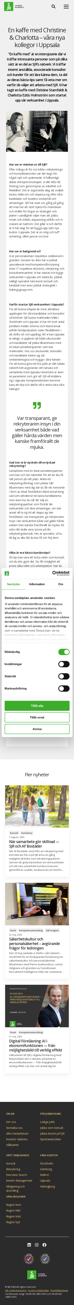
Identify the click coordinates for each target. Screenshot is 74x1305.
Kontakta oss (14, 1128)
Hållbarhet (12, 1145)
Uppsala (45, 1181)
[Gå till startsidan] (37, 1274)
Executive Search (16, 1175)
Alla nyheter (35, 1093)
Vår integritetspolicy (16, 1290)
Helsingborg (47, 1186)
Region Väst (13, 1216)
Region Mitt (13, 1210)
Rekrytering (13, 1169)
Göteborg (46, 1169)
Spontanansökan (50, 1139)
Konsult (11, 1163)
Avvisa (37, 729)
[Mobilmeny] (66, 6)
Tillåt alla (37, 705)
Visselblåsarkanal (59, 1290)
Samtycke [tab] (13, 584)
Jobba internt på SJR (52, 1133)
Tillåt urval (37, 717)
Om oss (11, 1122)
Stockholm (46, 1163)
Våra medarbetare (17, 1133)
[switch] (63, 664)
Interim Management (19, 1181)
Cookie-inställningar (38, 1290)
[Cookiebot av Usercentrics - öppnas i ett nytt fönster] (52, 573)
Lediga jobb (47, 1122)
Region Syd (13, 1222)
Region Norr (13, 1205)
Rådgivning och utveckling (15, 1187)
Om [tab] (60, 584)
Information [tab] (37, 584)
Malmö (44, 1175)
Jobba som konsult (51, 1128)
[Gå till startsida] (14, 6)
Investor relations (17, 1139)
